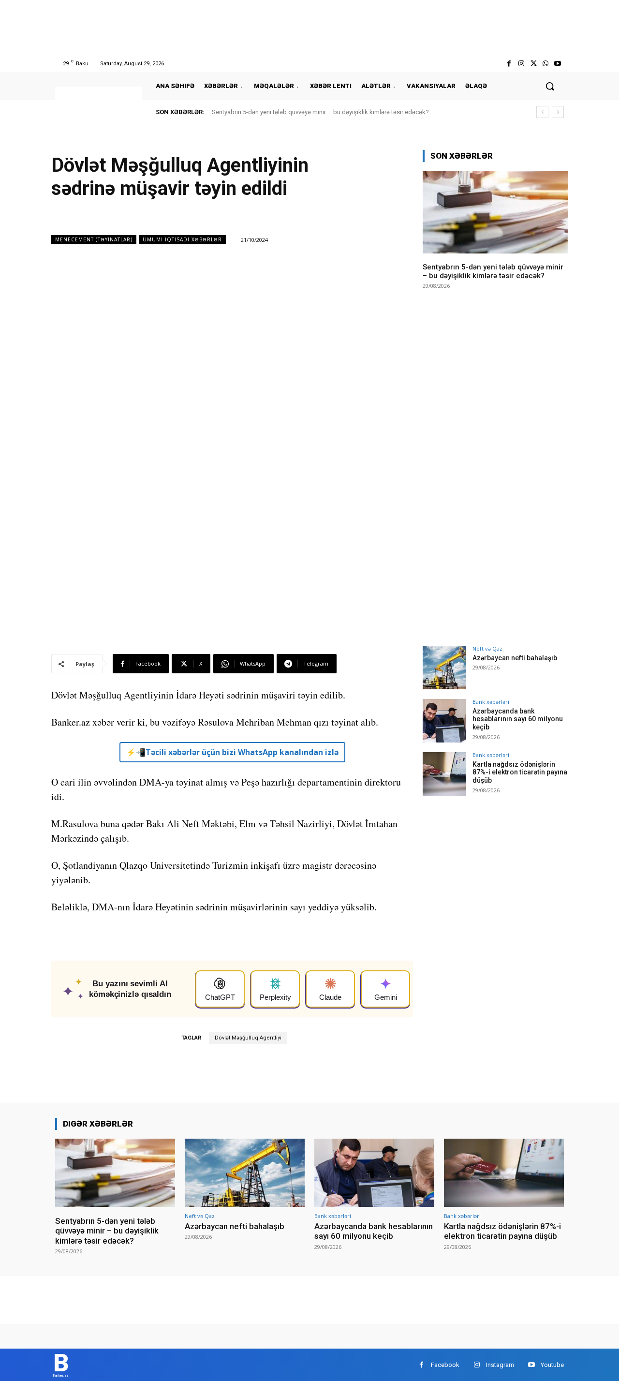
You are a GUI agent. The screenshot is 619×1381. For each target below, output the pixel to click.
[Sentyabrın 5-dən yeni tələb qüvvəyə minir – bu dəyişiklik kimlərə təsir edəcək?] (495, 212)
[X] (533, 64)
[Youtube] (558, 64)
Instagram (500, 1364)
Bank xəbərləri (490, 701)
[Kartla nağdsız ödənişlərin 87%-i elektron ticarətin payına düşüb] (444, 774)
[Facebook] (509, 64)
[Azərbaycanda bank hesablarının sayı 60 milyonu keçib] (444, 720)
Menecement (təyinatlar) (94, 239)
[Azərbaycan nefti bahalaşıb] (444, 667)
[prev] (542, 112)
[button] (550, 86)
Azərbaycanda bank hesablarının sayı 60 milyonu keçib (517, 719)
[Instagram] (521, 64)
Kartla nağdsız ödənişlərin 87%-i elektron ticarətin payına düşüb (519, 772)
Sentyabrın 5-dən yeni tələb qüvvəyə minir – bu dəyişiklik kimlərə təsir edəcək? (320, 112)
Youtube (552, 1364)
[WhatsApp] (546, 64)
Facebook (445, 1364)
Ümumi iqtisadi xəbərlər (182, 239)
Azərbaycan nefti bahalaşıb (514, 658)
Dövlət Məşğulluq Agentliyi (248, 1038)
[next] (558, 112)
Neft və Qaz (487, 648)
